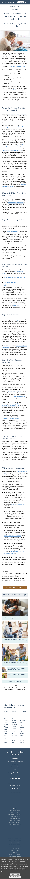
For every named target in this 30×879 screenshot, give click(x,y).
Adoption (15, 832)
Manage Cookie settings (15, 876)
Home (11, 6)
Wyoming (22, 742)
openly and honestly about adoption (12, 150)
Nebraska (14, 730)
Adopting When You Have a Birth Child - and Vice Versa (13, 663)
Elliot (5, 284)
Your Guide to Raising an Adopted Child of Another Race (16, 675)
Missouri (14, 726)
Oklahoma (22, 715)
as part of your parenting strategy (16, 66)
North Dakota (23, 711)
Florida (5, 729)
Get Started (20, 2)
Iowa (5, 740)
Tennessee (22, 727)
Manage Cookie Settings (15, 773)
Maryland (14, 717)
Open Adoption (14, 805)
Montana (14, 728)
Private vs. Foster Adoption (15, 844)
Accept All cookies (15, 874)
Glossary (15, 852)
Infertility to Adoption (15, 820)
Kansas (5, 742)
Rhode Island (22, 720)
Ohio (21, 713)
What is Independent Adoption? (15, 846)
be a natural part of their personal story (13, 145)
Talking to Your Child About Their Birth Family (14, 640)
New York (14, 740)
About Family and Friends (15, 803)
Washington (22, 737)
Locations (15, 758)
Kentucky (14, 711)
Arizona (5, 715)
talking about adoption (13, 231)
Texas (21, 729)
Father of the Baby (14, 799)
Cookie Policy (15, 770)
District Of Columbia (6, 727)
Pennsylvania (23, 718)
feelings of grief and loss (14, 391)
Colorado (6, 720)
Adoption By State (15, 836)
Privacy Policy (15, 767)
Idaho (5, 735)
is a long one (17, 320)
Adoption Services (15, 842)
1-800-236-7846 (15, 755)
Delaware (6, 724)
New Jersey (14, 737)
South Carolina (22, 723)
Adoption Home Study (15, 818)
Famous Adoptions (15, 850)
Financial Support (15, 801)
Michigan (14, 720)
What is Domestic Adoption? (14, 814)
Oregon (21, 717)
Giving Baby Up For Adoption (14, 792)
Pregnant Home (14, 791)
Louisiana (14, 713)
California (6, 718)
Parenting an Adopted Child (14, 838)
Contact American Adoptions (15, 761)
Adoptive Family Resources (15, 824)
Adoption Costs (14, 812)
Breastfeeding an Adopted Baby (13, 618)
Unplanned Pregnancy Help (15, 797)
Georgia (5, 731)
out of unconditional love (17, 504)
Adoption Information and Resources (14, 830)
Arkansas (6, 717)
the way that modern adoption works (14, 127)
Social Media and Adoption (15, 854)
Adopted (15, 834)
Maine (13, 715)
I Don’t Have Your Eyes (10, 282)
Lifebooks (16, 305)
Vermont (22, 733)
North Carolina (14, 743)
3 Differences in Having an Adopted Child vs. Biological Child (16, 669)
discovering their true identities (10, 418)
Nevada (13, 731)
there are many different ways (16, 202)
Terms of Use (15, 764)
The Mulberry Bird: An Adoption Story (14, 280)
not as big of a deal (12, 90)
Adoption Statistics (14, 848)
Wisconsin (22, 740)
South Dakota (23, 725)
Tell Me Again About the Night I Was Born (14, 277)
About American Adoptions (15, 840)
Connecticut (6, 722)
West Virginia (23, 738)
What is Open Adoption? (14, 822)
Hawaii (5, 733)
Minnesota (14, 722)
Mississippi (14, 724)
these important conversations (17, 96)
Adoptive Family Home (15, 810)
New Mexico (14, 738)
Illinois (5, 737)
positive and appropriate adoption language (12, 404)
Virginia (21, 735)
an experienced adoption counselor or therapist (14, 552)
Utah (21, 731)
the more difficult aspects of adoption (12, 386)
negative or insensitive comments (12, 535)
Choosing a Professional (14, 816)
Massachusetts (15, 718)
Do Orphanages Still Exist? (15, 856)
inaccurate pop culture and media (17, 114)
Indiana (5, 738)
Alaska (5, 713)
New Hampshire (14, 734)
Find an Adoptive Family (14, 795)
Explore (14, 8)
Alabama (6, 711)
